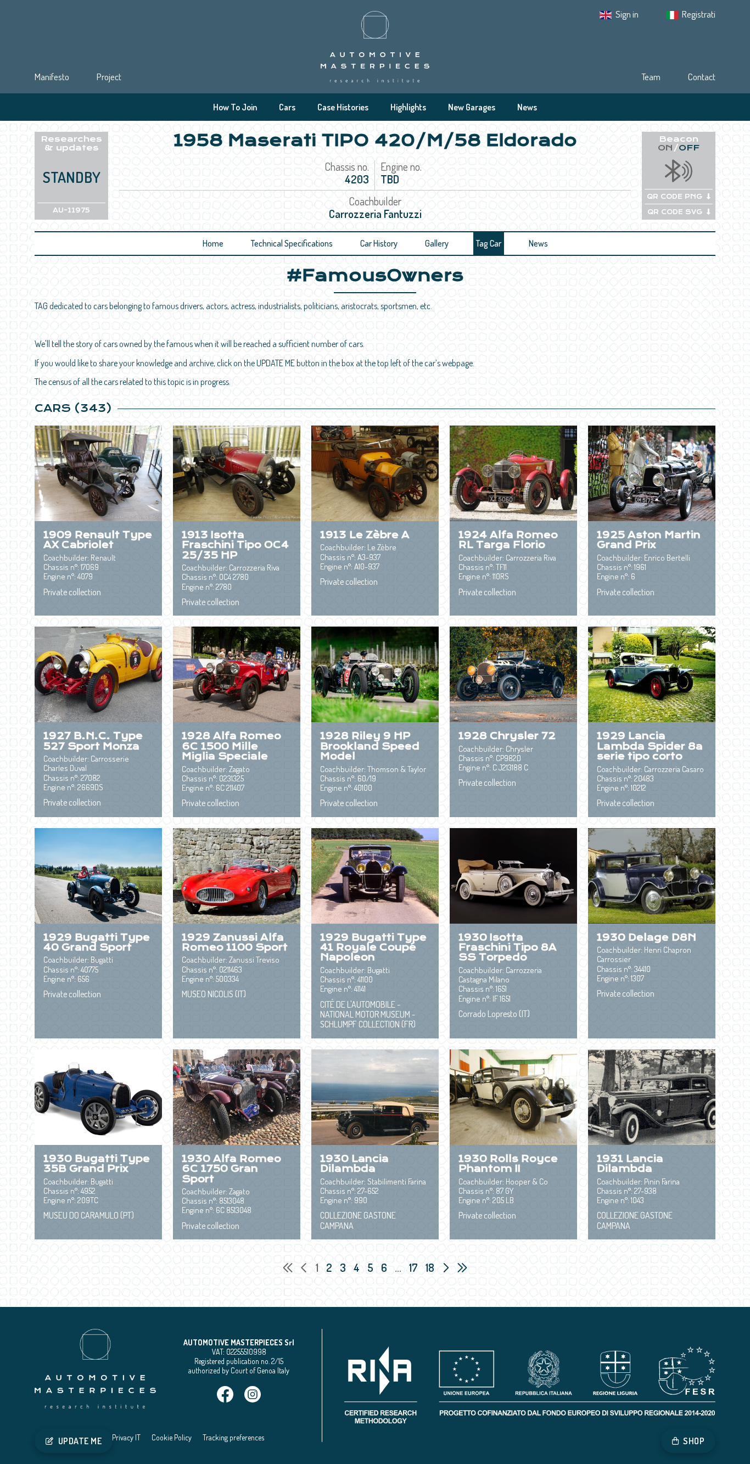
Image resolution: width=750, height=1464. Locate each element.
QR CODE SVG (674, 212)
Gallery (437, 243)
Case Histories (342, 107)
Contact (701, 76)
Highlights (408, 107)
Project (109, 76)
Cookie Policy (172, 1437)
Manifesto (52, 76)
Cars (287, 107)
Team (651, 76)
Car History (379, 243)
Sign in (627, 14)
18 (431, 1267)
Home (213, 243)
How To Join (235, 107)
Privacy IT (126, 1437)
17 (414, 1267)
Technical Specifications (292, 243)
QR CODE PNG (674, 196)
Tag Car (488, 243)
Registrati (698, 14)
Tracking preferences (233, 1437)
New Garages (471, 107)
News (527, 107)
